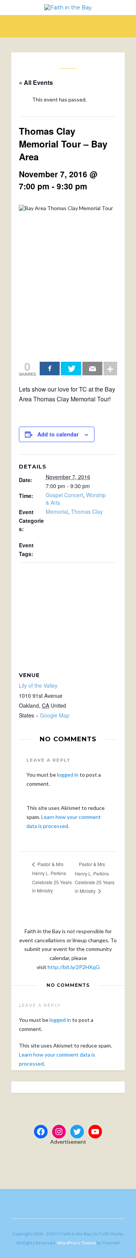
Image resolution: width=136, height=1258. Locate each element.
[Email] (92, 368)
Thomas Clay (87, 511)
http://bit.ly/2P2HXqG (74, 967)
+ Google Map (53, 715)
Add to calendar (58, 434)
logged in (68, 774)
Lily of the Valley (38, 685)
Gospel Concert (64, 495)
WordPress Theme (76, 1243)
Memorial (57, 511)
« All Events (36, 82)
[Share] (50, 368)
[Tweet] (71, 368)
